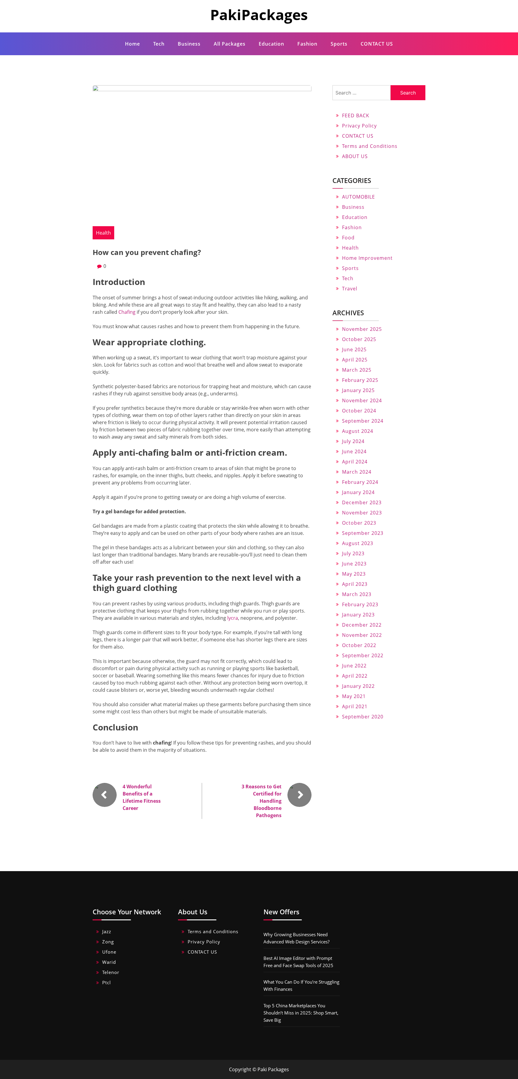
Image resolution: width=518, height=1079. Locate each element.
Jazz (106, 931)
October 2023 (359, 523)
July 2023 (353, 553)
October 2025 (359, 339)
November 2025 (362, 329)
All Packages (230, 43)
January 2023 (358, 614)
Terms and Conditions (369, 146)
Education (271, 43)
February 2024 (360, 482)
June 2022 (354, 665)
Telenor (110, 972)
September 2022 (362, 655)
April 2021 (355, 706)
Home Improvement (367, 258)
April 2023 (355, 584)
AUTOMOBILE (358, 196)
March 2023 (356, 594)
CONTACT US (377, 43)
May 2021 (354, 696)
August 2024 (357, 431)
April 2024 (355, 461)
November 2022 (362, 635)
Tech (159, 43)
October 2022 (359, 645)
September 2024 (362, 421)
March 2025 (356, 370)
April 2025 (355, 359)
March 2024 (356, 472)
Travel (349, 288)
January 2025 (358, 390)
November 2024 (362, 400)
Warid (109, 962)
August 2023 (357, 543)
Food (348, 237)
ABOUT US (355, 156)
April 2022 (355, 676)
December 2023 (362, 502)
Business (189, 43)
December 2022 (362, 625)
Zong (108, 942)
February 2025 (360, 380)
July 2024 (353, 441)
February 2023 (360, 604)
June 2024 (354, 451)
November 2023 (362, 512)
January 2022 (358, 686)
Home (132, 43)
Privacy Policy (359, 125)
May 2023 (354, 574)
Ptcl (106, 982)
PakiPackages (259, 14)
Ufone (109, 952)
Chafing (126, 312)
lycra (232, 618)
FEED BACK (355, 115)
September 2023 (362, 533)
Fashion (307, 43)
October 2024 (359, 410)
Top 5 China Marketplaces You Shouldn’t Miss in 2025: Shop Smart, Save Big (300, 1013)
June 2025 (354, 349)
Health (103, 232)
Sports (339, 43)
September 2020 (362, 716)
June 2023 (354, 563)
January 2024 (358, 492)
